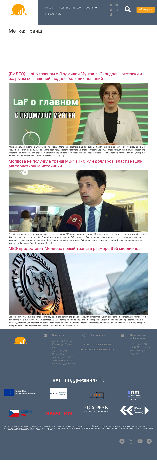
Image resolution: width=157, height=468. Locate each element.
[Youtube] (116, 4)
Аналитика (64, 7)
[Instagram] (116, 9)
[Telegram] (111, 9)
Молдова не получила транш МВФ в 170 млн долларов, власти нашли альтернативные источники (76, 163)
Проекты (89, 7)
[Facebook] (111, 4)
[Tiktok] (111, 14)
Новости (50, 7)
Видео (77, 7)
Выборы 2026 (53, 13)
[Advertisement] (78, 53)
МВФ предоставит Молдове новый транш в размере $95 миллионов (75, 248)
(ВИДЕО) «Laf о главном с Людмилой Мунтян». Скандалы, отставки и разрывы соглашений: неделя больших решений (75, 76)
